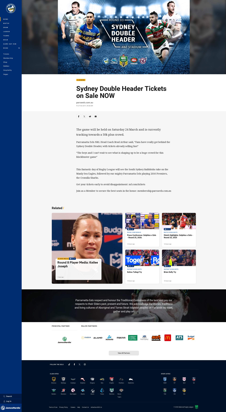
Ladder (6, 31)
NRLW (5, 40)
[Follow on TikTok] (69, 364)
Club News (81, 80)
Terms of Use (53, 407)
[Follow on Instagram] (85, 364)
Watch (6, 23)
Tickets (6, 54)
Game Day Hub (9, 44)
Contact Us (85, 407)
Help (78, 407)
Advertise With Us (96, 407)
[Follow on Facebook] (74, 364)
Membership (8, 58)
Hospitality (7, 70)
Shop (5, 62)
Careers (73, 407)
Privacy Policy (63, 407)
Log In (8, 401)
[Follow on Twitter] (80, 364)
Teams (6, 36)
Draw (5, 27)
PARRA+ (6, 66)
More (5, 48)
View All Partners (124, 353)
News (5, 19)
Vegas (5, 74)
